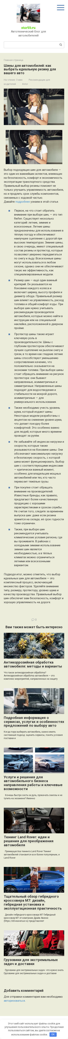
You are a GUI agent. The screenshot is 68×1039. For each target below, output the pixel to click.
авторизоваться (14, 1000)
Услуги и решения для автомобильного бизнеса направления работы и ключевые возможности (33, 783)
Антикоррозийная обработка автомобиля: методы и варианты (33, 664)
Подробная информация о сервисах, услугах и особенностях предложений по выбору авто (34, 721)
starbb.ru (28, 27)
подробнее (22, 201)
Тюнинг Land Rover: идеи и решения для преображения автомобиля (28, 841)
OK (53, 1034)
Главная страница (13, 60)
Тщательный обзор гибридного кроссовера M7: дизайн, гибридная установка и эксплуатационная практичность (33, 902)
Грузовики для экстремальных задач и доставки (31, 962)
